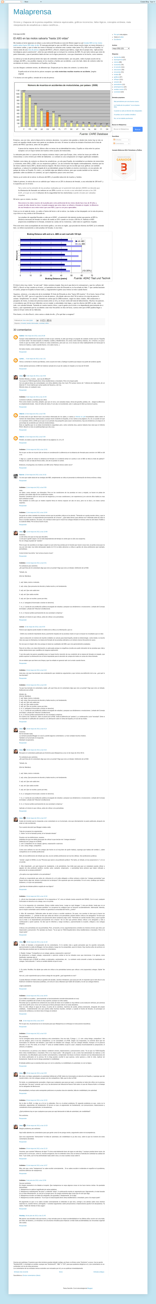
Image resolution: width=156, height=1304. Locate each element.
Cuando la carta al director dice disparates (128, 111)
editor (122, 37)
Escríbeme (117, 39)
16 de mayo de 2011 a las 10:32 (36, 896)
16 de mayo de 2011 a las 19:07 (33, 1021)
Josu (21, 376)
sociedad (41, 323)
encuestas (117, 72)
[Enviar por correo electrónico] (41, 320)
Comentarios (119, 143)
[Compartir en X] (46, 320)
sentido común (119, 89)
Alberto (21, 414)
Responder (23, 352)
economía (117, 65)
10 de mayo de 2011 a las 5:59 (35, 437)
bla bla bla (117, 57)
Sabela (21, 336)
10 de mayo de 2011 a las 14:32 (35, 475)
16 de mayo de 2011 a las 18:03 (36, 996)
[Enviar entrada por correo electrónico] (37, 320)
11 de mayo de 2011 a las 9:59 (36, 487)
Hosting (22, 1215)
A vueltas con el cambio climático (125, 114)
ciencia (116, 62)
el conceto (117, 67)
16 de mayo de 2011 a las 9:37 (36, 818)
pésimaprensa (118, 87)
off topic (116, 79)
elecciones (117, 70)
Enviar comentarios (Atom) (31, 1275)
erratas (116, 74)
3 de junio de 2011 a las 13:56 (36, 1180)
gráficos (116, 77)
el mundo (23, 323)
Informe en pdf (80, 417)
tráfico (47, 323)
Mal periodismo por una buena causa (126, 101)
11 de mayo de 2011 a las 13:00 (36, 512)
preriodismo (118, 84)
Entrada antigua (99, 1272)
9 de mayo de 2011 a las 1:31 (36, 359)
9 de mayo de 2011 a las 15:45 (36, 397)
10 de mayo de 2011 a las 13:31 (36, 449)
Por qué (117, 34)
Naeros (21, 475)
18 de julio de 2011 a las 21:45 (35, 1215)
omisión (116, 82)
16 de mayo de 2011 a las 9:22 (36, 750)
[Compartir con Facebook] (48, 320)
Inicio (61, 1272)
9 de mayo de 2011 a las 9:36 (36, 376)
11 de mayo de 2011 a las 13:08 (36, 532)
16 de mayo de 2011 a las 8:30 (36, 685)
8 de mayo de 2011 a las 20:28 (35, 336)
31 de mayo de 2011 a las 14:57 (36, 1165)
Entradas (118, 140)
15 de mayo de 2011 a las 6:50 (35, 627)
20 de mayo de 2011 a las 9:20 (36, 1033)
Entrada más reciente (21, 1272)
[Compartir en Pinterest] (50, 320)
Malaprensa (32, 12)
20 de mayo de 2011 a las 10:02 (36, 1100)
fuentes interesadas (32, 323)
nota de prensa (33, 50)
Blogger (90, 1288)
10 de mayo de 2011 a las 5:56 (35, 414)
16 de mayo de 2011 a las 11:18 (36, 942)
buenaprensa (118, 60)
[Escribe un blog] (43, 320)
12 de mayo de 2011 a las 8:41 (36, 563)
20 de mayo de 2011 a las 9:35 (36, 1073)
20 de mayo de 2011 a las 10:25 (37, 1125)
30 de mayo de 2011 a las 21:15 (36, 1148)
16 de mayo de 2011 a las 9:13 (36, 729)
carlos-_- (22, 359)
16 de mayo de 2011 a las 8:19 (36, 670)
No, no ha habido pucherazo (123, 118)
